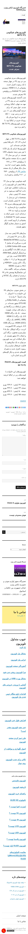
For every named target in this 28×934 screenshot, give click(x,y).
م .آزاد (24, 412)
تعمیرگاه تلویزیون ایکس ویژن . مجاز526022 (16, 928)
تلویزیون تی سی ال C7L (17, 890)
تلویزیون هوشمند (17, 413)
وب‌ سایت (24, 477)
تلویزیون (13, 412)
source (23, 401)
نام (25, 459)
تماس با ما (20, 615)
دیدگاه (24, 435)
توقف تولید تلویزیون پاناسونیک (15, 882)
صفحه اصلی (21, 916)
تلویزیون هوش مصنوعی (17, 899)
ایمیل (24, 468)
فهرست (23, 15)
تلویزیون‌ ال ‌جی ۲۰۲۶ (17, 895)
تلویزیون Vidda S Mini (17, 886)
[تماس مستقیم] (4, 931)
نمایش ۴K (21, 171)
